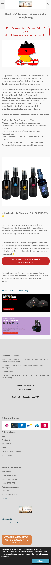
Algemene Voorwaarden (11, 523)
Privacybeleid (7, 519)
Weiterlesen (10, 290)
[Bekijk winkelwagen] (48, 4)
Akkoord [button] (40, 561)
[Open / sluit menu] (2, 4)
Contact (4, 499)
